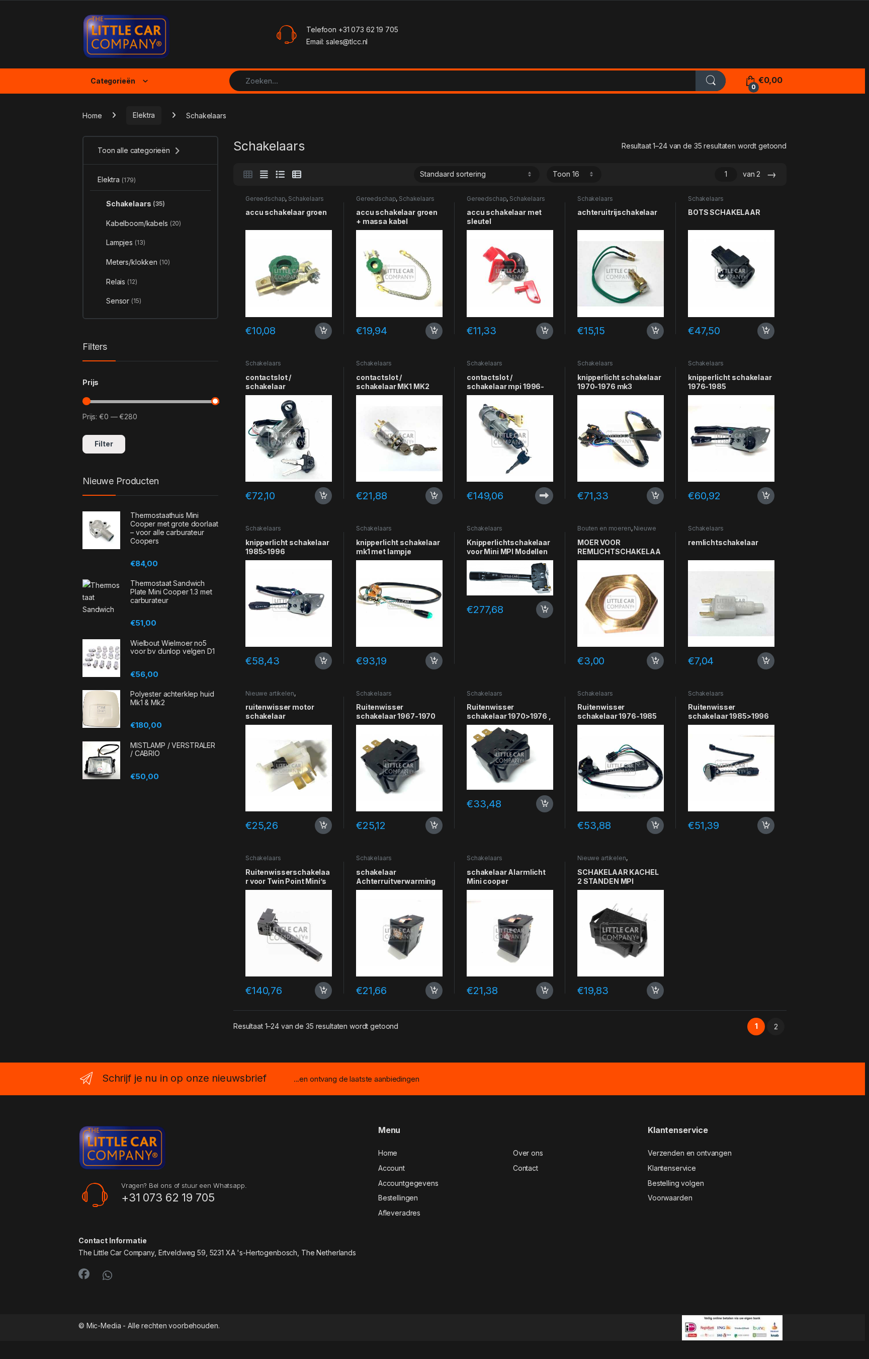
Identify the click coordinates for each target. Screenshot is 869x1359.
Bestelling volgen (676, 1183)
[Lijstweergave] (280, 175)
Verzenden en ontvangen (690, 1153)
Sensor (123, 300)
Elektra (144, 115)
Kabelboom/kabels (143, 223)
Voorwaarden (670, 1197)
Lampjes (125, 242)
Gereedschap (265, 198)
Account (391, 1168)
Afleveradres (399, 1213)
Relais (121, 281)
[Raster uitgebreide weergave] (264, 175)
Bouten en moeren (604, 528)
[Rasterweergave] (247, 175)
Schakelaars (305, 198)
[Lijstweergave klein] (296, 175)
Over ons (528, 1153)
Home (92, 115)
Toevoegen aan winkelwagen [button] (310, 331)
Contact (525, 1168)
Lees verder (542, 495)
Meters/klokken (138, 262)
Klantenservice (672, 1168)
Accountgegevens (408, 1183)
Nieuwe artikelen (269, 693)
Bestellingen (398, 1197)
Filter (104, 443)
